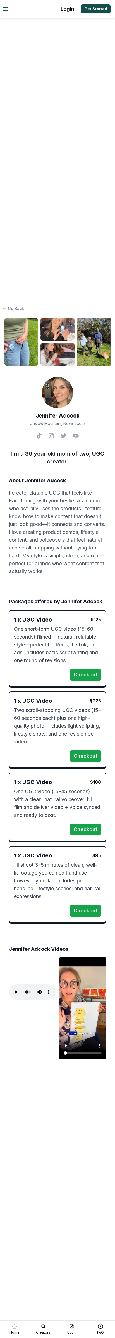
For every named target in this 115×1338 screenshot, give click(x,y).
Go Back (16, 308)
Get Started (95, 8)
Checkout (85, 675)
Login (67, 9)
